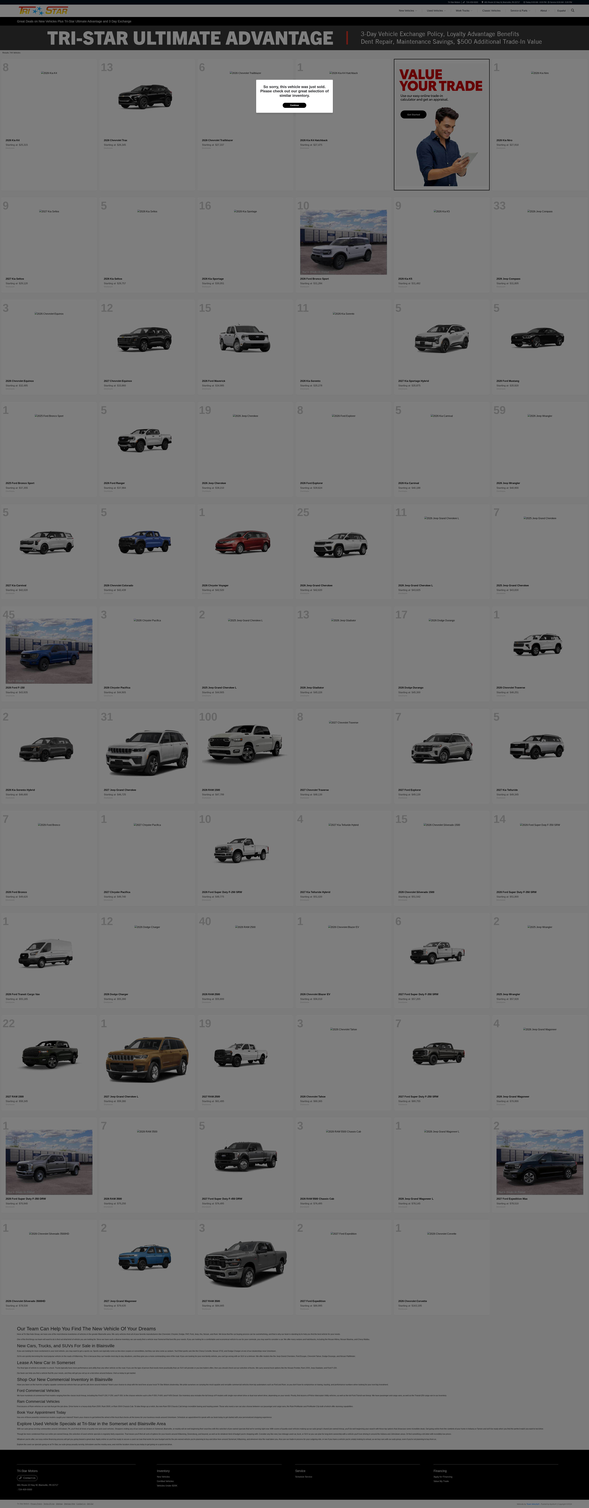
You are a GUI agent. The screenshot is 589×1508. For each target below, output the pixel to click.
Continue (294, 105)
